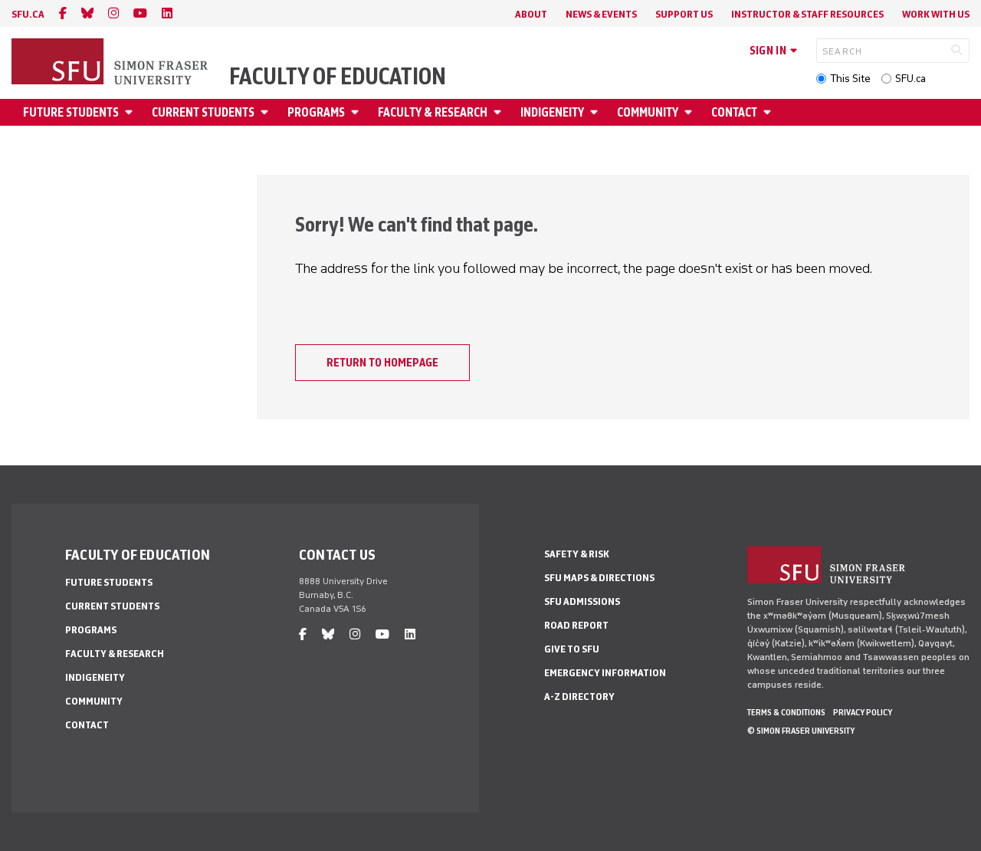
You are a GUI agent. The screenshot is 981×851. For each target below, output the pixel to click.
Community (647, 112)
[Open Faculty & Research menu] (499, 112)
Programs (316, 112)
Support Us (684, 14)
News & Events (601, 14)
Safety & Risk (576, 553)
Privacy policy (862, 712)
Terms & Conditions (786, 712)
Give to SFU (571, 649)
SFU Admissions (582, 601)
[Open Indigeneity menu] (596, 112)
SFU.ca (910, 78)
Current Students (203, 112)
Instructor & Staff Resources (807, 14)
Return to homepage (382, 363)
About (531, 14)
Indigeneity (552, 112)
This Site (850, 78)
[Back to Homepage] (111, 62)
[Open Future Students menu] (131, 112)
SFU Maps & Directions (599, 577)
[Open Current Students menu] (267, 112)
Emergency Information (605, 672)
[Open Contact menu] (769, 112)
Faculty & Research (432, 112)
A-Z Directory (579, 696)
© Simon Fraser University (801, 730)
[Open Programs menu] (357, 112)
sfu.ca (27, 14)
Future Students (71, 112)
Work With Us (936, 14)
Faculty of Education (337, 76)
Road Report (576, 625)
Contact (734, 112)
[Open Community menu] (690, 112)
